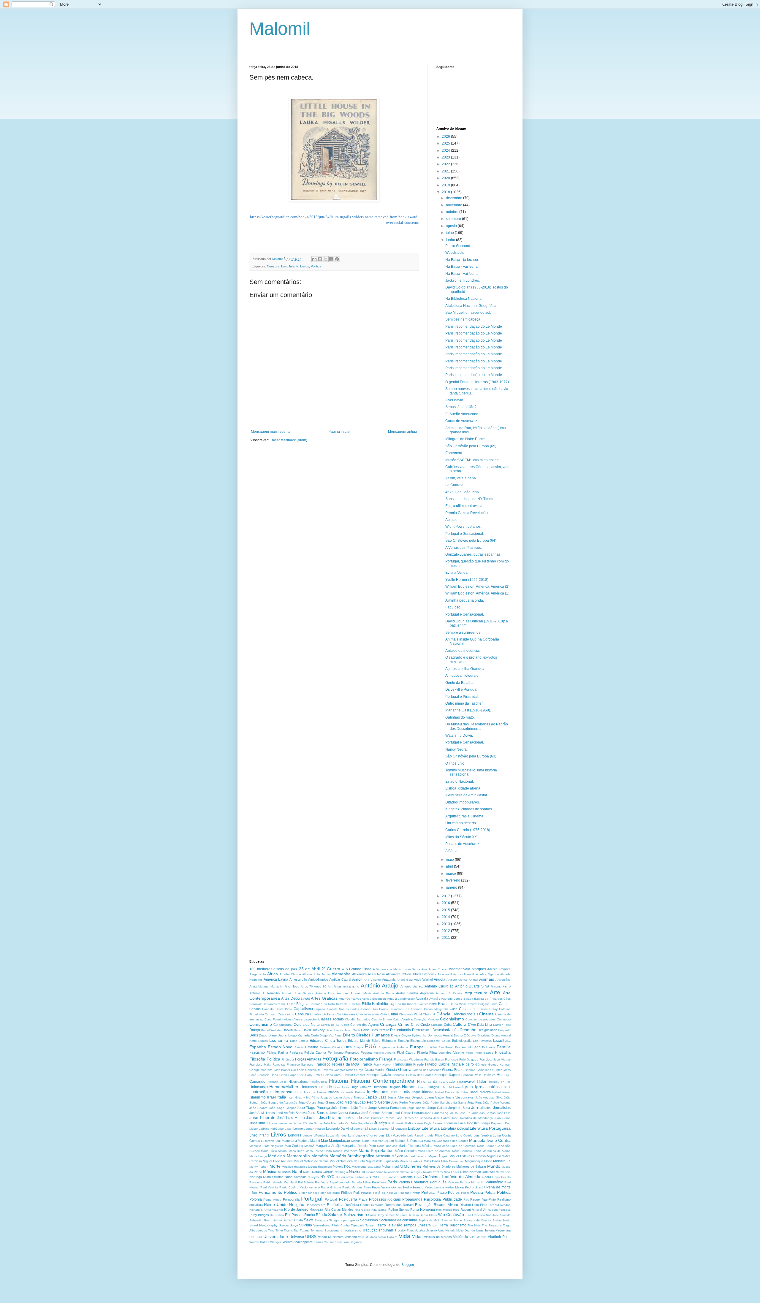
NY (322, 1177)
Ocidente (406, 1177)
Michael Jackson (415, 1156)
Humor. (421, 1087)
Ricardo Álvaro (446, 1205)
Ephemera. (454, 453)
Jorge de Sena (459, 1107)
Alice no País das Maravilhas (458, 974)
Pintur (416, 1192)
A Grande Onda (358, 969)
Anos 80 (320, 986)
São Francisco (475, 1215)
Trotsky (400, 1230)
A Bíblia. (451, 851)
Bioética (422, 1004)
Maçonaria (289, 1140)
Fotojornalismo (364, 1059)
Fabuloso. (453, 607)
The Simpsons (492, 1225)
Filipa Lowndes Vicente (446, 1052)
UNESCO (255, 1237)
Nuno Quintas (273, 1177)
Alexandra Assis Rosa (368, 974)
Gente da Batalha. (459, 683)
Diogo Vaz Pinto (331, 1035)
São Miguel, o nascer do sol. (468, 312)
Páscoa (453, 1182)
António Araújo (380, 985)
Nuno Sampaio (295, 1177)
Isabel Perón (501, 1092)
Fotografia (335, 1058)
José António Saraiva (291, 1113)
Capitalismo (303, 1009)
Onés (418, 1177)
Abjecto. (451, 520)
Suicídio (305, 1225)
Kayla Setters (433, 1123)
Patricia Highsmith (472, 1182)
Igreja (467, 1086)
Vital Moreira (478, 1237)
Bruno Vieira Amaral (463, 1004)
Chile (383, 1014)
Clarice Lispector (304, 1019)
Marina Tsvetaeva (345, 1151)
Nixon (464, 1172)
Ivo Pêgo (312, 1097)
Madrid (315, 1140)
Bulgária (484, 1004)
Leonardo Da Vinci (339, 1128)
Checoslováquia (367, 1014)
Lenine (298, 1128)
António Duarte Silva (472, 986)
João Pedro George (374, 1102)
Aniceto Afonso (457, 979)
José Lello (504, 1113)
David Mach (352, 1030)
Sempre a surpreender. (463, 632)
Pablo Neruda (273, 1182)
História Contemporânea (382, 1081)
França (385, 1059)
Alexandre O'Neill (398, 974)
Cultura (459, 1024)
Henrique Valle (471, 1075)
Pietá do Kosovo (385, 1192)
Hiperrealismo (298, 1081)
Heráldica (489, 1075)
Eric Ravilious (482, 1040)
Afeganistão (257, 974)
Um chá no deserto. (461, 823)
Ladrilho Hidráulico (271, 1128)
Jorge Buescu (416, 1107)
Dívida (395, 1035)
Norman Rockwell (482, 1172)
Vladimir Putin (499, 1237)
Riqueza (316, 1209)
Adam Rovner (438, 969)
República (335, 1205)
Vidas (417, 1236)
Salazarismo (355, 1214)
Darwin (288, 1030)
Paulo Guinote (331, 1187)
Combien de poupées (481, 1019)
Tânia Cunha (341, 1225)
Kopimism (497, 1123)
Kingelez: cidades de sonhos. (469, 809)
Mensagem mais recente (271, 431)
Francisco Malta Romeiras (267, 1064)
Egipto (375, 1040)
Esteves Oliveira (331, 1047)
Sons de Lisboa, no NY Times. (469, 499)
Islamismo (257, 1097)
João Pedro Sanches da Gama (444, 1102)
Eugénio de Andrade (393, 1047)
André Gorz (405, 979)
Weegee (276, 1242)
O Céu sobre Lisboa (350, 1177)
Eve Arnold (463, 1047)
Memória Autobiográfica (352, 1155)
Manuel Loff (386, 1140)
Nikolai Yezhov (433, 1172)
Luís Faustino (416, 1135)
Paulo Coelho (288, 1187)
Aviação (434, 998)
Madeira (303, 1140)
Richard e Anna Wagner (266, 1209)
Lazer (288, 1128)
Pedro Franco (413, 1187)
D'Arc (472, 1024)
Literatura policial (455, 1128)
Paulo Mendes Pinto (356, 1187)
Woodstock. (454, 253)
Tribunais (386, 1230)
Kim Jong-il (482, 1123)
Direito (349, 1035)
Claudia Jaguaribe (357, 1019)
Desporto (504, 1030)
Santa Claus (428, 1215)
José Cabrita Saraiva (345, 1113)
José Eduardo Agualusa (441, 1113)
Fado (476, 1047)
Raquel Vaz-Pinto (482, 1199)
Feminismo (335, 1052)
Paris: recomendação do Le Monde (473, 326)
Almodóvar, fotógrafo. (462, 675)
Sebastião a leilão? (460, 407)
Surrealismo (321, 1225)
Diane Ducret (277, 1035)
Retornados (393, 1205)
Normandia (503, 1172)
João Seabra (258, 1107)
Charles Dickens (322, 1014)
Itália (281, 1097)
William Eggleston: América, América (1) (477, 593)
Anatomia (388, 979)
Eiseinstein (418, 1040)
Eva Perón (446, 1047)
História (338, 1081)
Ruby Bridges (259, 1215)
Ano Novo (292, 986)
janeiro (452, 887)
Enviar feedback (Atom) (288, 440)
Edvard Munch (359, 1040)
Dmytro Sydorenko (414, 1035)
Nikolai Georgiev (411, 1172)
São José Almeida (498, 1215)
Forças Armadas (308, 1059)
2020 (446, 178)
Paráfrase (379, 1182)
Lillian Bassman (379, 1128)
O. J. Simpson (388, 1177)
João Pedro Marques (406, 1102)
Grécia (391, 1070)
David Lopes (334, 1030)
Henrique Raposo (447, 1075)
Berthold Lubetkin (348, 1004)
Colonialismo (452, 1019)
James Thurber (353, 1097)
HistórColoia (319, 1081)
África (272, 973)
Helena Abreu (332, 1075)
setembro (454, 219)
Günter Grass (501, 1069)
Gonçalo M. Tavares (319, 1069)
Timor (279, 1230)
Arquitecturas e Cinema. (464, 816)
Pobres (454, 1193)
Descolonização (446, 1030)
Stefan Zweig (502, 1220)
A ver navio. (454, 400)
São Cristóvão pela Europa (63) (470, 756)
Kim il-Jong (465, 1123)
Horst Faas (341, 1087)
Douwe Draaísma (478, 1035)
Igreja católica (488, 1086)
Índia (298, 1092)
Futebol (431, 1064)
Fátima (271, 1052)
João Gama (326, 1102)
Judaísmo (257, 1123)
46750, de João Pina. (462, 492)
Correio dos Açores (364, 1024)
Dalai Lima (484, 1024)
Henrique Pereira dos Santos (412, 1075)
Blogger (407, 1265)
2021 (446, 171)
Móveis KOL (342, 1166)
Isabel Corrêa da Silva (451, 1092)
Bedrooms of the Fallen (279, 1004)
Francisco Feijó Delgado (461, 1059)
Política (316, 266)
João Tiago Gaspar (282, 1107)
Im (271, 1092)
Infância (333, 1092)
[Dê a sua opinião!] (320, 259)
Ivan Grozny (296, 1097)
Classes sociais (331, 1019)
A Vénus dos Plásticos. (463, 548)
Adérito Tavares (499, 969)
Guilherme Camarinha (476, 1069)
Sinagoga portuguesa (344, 1220)
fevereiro (453, 880)
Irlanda (427, 1092)
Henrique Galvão (378, 1075)
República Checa (357, 1205)
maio (450, 859)
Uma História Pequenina (493, 1230)
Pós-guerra (348, 1199)
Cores (345, 1024)
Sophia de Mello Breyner (435, 1220)
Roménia (427, 1209)
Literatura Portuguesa (490, 1128)
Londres (294, 1135)
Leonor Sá (361, 1128)
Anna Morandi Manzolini (266, 986)
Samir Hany (376, 1215)
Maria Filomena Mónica (415, 1145)
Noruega (255, 1177)
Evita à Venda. (456, 572)
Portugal (311, 1199)
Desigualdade (487, 1030)
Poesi (465, 1192)
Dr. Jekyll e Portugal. (461, 689)
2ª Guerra (331, 968)
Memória (319, 1155)
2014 (446, 917)
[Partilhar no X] (326, 259)
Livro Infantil (289, 266)
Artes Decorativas (295, 998)
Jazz (382, 1097)
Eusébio (431, 1047)
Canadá (255, 1009)
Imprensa (283, 1091)
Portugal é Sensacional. (464, 534)
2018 (446, 192)
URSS (310, 1236)
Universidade (275, 1236)
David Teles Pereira (375, 1030)
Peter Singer (308, 1192)
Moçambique (474, 1161)
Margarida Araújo (328, 1145)
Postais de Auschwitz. (462, 844)
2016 (446, 903)
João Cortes (307, 1102)
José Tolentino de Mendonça (472, 1118)
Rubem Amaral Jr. (473, 1209)
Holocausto (258, 1087)
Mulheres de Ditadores (438, 1166)
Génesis (481, 1064)
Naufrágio (341, 1172)
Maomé (309, 1145)
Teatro (381, 1225)
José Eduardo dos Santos (477, 1113)
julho (450, 233)
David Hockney (314, 1030)
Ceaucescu (286, 1014)
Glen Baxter (282, 1069)
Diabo (263, 1035)
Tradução (370, 1230)
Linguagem (399, 1128)
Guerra (404, 1069)
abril (450, 866)
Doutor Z (460, 1035)
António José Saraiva (298, 993)
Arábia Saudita (407, 993)
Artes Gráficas (324, 998)
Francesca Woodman (408, 1059)
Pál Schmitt (306, 1182)
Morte (275, 1166)
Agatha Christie (290, 974)
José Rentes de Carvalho (414, 1118)
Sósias (458, 1220)
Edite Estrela (299, 1040)
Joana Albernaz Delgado (405, 1097)
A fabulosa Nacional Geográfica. (471, 306)
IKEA (507, 1087)
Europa (417, 1046)
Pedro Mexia (454, 1187)
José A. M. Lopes (262, 1113)
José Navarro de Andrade (340, 1118)
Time (271, 1230)
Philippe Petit (350, 1192)
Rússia (321, 1215)
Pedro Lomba (434, 1187)
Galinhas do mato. (460, 717)
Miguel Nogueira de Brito (347, 1161)
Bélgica (302, 1004)
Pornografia (291, 1199)
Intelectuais (377, 1091)
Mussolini (284, 1172)
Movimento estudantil (366, 1166)
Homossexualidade (316, 1087)
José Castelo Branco (376, 1113)
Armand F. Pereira (449, 993)
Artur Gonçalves (350, 998)
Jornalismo (481, 1107)
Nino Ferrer (451, 1172)
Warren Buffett (259, 1242)
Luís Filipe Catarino (441, 1135)
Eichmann (389, 1040)
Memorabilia (298, 1155)
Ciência (443, 1014)
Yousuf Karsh (333, 1242)
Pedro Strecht (475, 1187)
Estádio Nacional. (459, 781)
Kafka (409, 1123)
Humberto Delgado (386, 1087)
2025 (446, 143)
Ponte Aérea (272, 1199)
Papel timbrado (340, 1182)
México (397, 1156)
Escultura (502, 1040)
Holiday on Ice (500, 1081)
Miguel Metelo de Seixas (311, 1161)
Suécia (284, 1225)
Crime (403, 1024)
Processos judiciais (385, 1199)
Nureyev (313, 1177)
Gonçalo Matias (344, 1069)
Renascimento (315, 1205)
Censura (273, 266)
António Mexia (361, 993)
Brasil (443, 1003)
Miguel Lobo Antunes (278, 1161)
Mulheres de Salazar (471, 1166)
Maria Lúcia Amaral (274, 1151)
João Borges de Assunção (279, 1102)
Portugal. (331, 1199)
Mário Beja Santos (376, 1150)
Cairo (494, 1004)
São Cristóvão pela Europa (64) (470, 540)
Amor (357, 979)
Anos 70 (307, 986)
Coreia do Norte (307, 1025)
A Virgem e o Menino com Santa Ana (400, 969)
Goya (360, 1069)
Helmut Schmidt (354, 1075)
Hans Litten (279, 1075)
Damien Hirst (502, 1024)
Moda (488, 1161)
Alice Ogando (489, 974)
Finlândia (287, 1059)
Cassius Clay (488, 1009)
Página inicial (339, 431)
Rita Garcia (362, 1209)
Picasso (366, 1192)
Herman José (277, 1081)
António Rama (383, 993)
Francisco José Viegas (495, 1059)
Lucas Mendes (336, 1135)
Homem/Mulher (283, 1086)
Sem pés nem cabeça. (463, 319)
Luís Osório (464, 1135)
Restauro (377, 1205)
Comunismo (260, 1024)
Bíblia (366, 1004)
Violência (460, 1237)
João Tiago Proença (313, 1108)
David (298, 1030)
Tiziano (305, 1230)
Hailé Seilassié (259, 1075)
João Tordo (359, 1107)
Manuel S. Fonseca (409, 1140)
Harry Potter (313, 1075)
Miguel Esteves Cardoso (467, 1156)
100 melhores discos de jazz (273, 969)
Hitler (482, 1081)
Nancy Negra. (456, 749)
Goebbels (297, 1069)
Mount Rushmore (320, 1166)
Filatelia (422, 1052)
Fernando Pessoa (358, 1052)
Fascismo (257, 1052)
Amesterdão (298, 979)
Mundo (493, 1166)
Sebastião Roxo (260, 1220)
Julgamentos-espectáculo (283, 1123)
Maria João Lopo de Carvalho (455, 1145)
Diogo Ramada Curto (303, 1035)
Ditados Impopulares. (462, 802)
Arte (495, 992)
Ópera (486, 1177)
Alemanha (341, 973)
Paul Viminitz (269, 1187)
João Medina (346, 1102)
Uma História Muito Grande (456, 1230)
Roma (414, 1209)
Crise (415, 1025)
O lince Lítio (454, 763)
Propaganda (412, 1199)
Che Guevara (345, 1014)
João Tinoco (340, 1107)
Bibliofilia (380, 1003)
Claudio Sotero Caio (385, 1019)
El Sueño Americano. (462, 414)
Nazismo (357, 1171)
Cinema (486, 1014)
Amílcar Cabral (340, 979)
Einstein (403, 1040)
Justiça (380, 1122)
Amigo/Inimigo (318, 979)
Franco (366, 1064)
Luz (278, 1140)
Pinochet (404, 1192)
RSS (456, 1209)
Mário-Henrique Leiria (467, 1151)
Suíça (294, 1225)
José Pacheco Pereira (378, 1118)
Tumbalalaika (416, 1230)
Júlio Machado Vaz (337, 1123)
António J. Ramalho (264, 993)
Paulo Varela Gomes (387, 1187)
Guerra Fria (451, 1070)
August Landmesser (401, 998)
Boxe (433, 1004)
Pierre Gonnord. (458, 246)
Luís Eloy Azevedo (392, 1135)
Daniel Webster (271, 1030)
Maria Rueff (297, 1151)
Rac (466, 1199)
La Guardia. (454, 485)
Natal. (307, 1172)
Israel (271, 1097)
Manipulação (339, 1141)
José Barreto (318, 1113)
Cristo (425, 1025)
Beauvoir (255, 1004)
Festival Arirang (384, 1052)
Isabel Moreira (480, 1092)
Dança (254, 1030)
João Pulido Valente (497, 1102)
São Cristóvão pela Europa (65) (470, 446)
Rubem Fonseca (499, 1209)
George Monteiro (261, 1069)
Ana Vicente (372, 979)
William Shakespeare (298, 1242)
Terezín (433, 1225)
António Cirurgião (439, 986)
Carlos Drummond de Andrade (400, 1009)
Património (494, 1182)
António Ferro (501, 986)
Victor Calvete (388, 1237)
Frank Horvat (382, 1064)
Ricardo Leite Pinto (473, 1205)
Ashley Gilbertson (374, 998)
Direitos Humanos (373, 1035)
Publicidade (452, 1199)
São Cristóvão (451, 1214)
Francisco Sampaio (300, 1064)
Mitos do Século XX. (461, 837)
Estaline (311, 1047)
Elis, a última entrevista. (464, 506)
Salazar (335, 1214)
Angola (439, 979)
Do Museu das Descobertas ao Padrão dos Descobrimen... (476, 726)
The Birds (474, 1225)
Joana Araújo (434, 1097)
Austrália (422, 998)
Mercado (383, 1156)
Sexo (308, 1220)
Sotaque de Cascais (477, 1220)
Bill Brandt (409, 1004)
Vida (404, 1236)
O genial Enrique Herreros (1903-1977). (477, 382)
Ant (330, 986)
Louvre (307, 1135)
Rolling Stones (398, 1209)
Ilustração (258, 1091)
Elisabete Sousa (438, 1040)
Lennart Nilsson (314, 1128)
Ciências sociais (465, 1014)
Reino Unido (275, 1204)
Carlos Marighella (436, 1009)
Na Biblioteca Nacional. (464, 299)
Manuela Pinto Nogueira (266, 1145)
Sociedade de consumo (398, 1220)
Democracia (422, 1030)
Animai (473, 979)
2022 (446, 164)
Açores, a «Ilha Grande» (464, 669)
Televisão (394, 1225)
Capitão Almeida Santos (331, 1009)
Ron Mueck (444, 1209)
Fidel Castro (406, 1052)
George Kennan (499, 1064)
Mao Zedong (294, 1145)
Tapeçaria (357, 1225)
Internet (396, 1092)
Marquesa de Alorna (496, 1151)
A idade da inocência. (462, 651)
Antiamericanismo (346, 986)
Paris (392, 1182)
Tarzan (370, 1225)
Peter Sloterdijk (329, 1192)
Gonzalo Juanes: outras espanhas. (473, 554)
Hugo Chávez (361, 1087)
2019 (446, 185)
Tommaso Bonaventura (326, 1230)
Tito (296, 1230)
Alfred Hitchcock (424, 974)
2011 (446, 938)
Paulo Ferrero (310, 1187)
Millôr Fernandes (452, 1161)
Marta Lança (258, 1156)
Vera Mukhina (367, 1237)
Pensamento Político (278, 1192)
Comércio (504, 1019)
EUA (370, 1046)
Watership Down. (459, 735)
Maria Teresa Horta (318, 1151)
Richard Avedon (500, 1205)
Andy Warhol (423, 979)
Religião (296, 1204)
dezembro (454, 198)
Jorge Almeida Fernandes (387, 1107)
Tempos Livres (415, 1225)
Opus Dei (498, 1177)
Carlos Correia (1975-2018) (467, 830)
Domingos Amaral (440, 1035)
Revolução (424, 1205)
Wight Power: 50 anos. (463, 526)
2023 (446, 157)
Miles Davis (432, 1161)
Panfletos (321, 1182)
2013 (446, 924)
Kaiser (418, 1123)
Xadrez (318, 1242)
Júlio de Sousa (312, 1123)
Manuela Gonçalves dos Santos (446, 1140)
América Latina (276, 979)
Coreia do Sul (330, 1024)
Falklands (488, 1047)
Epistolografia (461, 1040)
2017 (446, 896)
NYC (330, 1177)
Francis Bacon (434, 1059)
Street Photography (263, 1225)
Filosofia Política (264, 1059)
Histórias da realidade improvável (446, 1082)
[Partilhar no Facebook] (331, 259)
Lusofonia (268, 1140)
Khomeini (450, 1123)
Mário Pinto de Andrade (434, 1151)
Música (269, 1171)
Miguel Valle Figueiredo (382, 1161)
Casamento (468, 1009)
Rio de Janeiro (296, 1209)
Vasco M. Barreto (330, 1237)
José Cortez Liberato (408, 1113)
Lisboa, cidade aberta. (463, 788)
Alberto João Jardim (316, 974)
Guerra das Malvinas (427, 1069)
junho (451, 240)
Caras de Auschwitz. (461, 421)
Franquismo (402, 1064)
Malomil (279, 29)
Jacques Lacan (331, 1097)
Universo (296, 1237)
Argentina (427, 993)
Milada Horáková (411, 1161)
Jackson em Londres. (462, 280)
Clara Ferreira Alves (278, 1019)
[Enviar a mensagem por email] (314, 259)
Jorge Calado (437, 1107)
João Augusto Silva (489, 1097)
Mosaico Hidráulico (294, 1166)
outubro (452, 212)
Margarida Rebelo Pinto (359, 1145)
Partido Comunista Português (422, 1182)
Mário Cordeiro (406, 1151)
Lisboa (414, 1128)
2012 (446, 931)
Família (504, 1046)
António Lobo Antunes (332, 993)
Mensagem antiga (402, 431)
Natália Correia (322, 1172)
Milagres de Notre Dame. (465, 439)
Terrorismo (457, 1225)
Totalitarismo (352, 1230)
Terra (444, 1225)
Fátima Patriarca (290, 1052)
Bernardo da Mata (322, 1004)
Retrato (408, 1205)
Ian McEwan (451, 1087)
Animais (486, 979)
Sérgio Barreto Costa (288, 1220)
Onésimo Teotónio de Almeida (451, 1176)
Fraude (418, 1064)
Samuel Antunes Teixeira (402, 1215)
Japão (371, 1097)
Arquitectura (476, 992)
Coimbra (406, 1019)
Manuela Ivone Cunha (490, 1140)
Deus (253, 1035)
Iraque (416, 1092)
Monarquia (502, 1161)
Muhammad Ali (392, 1166)
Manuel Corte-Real (364, 1140)
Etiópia (358, 1047)
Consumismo (282, 1024)
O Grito (371, 1177)
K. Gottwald (396, 1123)
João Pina (474, 1102)
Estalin (299, 1047)
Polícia (489, 1193)
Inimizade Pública (353, 1092)
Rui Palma (277, 1215)
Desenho (468, 1029)
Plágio (441, 1193)
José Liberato (262, 1117)
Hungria (433, 1087)
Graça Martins (375, 1069)
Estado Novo (280, 1046)
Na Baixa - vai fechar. (462, 266)
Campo (505, 1004)
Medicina (276, 1155)
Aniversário (503, 979)
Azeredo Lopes (451, 998)
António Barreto (411, 986)
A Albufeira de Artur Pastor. (466, 795)
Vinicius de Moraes (438, 1237)
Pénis (253, 1192)
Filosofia (503, 1052)
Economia (278, 1040)
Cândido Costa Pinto (277, 1009)
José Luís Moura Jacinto (297, 1118)
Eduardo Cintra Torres (328, 1041)
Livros (304, 266)
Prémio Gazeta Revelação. (467, 513)
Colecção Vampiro (426, 1019)
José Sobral (441, 1118)
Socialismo (369, 1220)
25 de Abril (309, 968)
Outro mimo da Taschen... (465, 703)
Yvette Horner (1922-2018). (467, 580)
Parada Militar (361, 1182)
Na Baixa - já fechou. (462, 260)
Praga (363, 1199)
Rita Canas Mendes (339, 1209)
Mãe (324, 1141)
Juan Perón (502, 1118)
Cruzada (437, 1024)
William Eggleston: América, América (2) (477, 586)
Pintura (428, 1192)
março (451, 873)
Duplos (263, 1040)
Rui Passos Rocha (300, 1215)
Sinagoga (321, 1220)
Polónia (255, 1199)
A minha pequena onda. (464, 600)
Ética (348, 1047)
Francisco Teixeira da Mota (337, 1064)
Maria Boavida (387, 1145)
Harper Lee (296, 1075)
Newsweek (391, 1172)
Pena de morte (498, 1187)
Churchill (429, 1014)
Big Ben (395, 1004)
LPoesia (319, 1135)
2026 (446, 136)
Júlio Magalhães (362, 1123)
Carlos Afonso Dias (364, 1009)
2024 (446, 150)
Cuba (448, 1024)
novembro (454, 205)
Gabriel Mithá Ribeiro (456, 1064)
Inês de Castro (315, 1092)
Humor (408, 1086)
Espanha (257, 1046)
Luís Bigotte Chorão (362, 1135)
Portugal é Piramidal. (462, 697)
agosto (452, 226)
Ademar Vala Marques (467, 969)
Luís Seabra (482, 1135)
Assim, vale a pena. (461, 478)
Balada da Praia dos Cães (492, 998)
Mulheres (412, 1166)
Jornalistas (502, 1108)
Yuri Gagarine (352, 1242)
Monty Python (258, 1166)
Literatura (431, 1128)
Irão (407, 1092)
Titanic (288, 1230)
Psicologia (432, 1199)
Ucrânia (431, 1230)
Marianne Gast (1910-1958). (468, 710)
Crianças (388, 1024)
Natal (297, 1171)
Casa (453, 1009)
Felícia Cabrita (315, 1052)
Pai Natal (290, 1182)
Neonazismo (374, 1172)
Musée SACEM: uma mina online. (472, 460)
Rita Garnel (379, 1209)
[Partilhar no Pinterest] (337, 259)
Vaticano (351, 1237)
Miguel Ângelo (438, 1156)
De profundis (400, 1030)
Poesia (476, 1192)
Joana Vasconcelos (459, 1097)
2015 (446, 910)
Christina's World (410, 1014)
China (393, 1014)
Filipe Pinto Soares (479, 1052)
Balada (468, 998)
